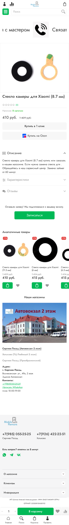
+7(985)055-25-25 (11, 383)
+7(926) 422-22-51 (51, 434)
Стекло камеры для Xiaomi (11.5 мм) (15, 269)
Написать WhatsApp (12, 387)
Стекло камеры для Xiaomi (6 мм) (45, 269)
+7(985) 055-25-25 (16, 434)
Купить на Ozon (37, 136)
